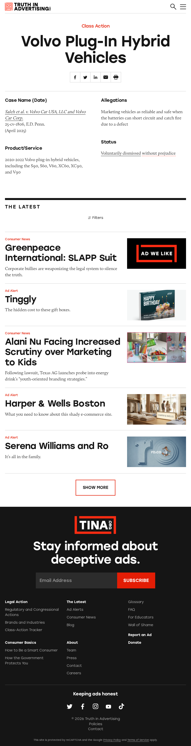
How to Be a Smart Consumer (31, 650)
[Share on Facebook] (75, 77)
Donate (134, 643)
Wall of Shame (140, 625)
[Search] (173, 7)
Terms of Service (138, 740)
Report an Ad (139, 635)
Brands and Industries (25, 622)
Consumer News (17, 239)
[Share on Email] (106, 77)
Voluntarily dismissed (121, 153)
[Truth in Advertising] (28, 7)
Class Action (96, 26)
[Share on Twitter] (85, 77)
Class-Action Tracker (23, 630)
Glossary (136, 602)
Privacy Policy (112, 740)
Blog (70, 625)
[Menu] (183, 7)
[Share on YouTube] (108, 706)
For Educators (140, 617)
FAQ (131, 610)
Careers (74, 673)
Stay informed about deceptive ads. (95, 553)
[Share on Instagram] (95, 706)
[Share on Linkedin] (95, 77)
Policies (95, 724)
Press (72, 658)
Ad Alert (11, 291)
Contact (74, 666)
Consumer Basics (20, 643)
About (72, 643)
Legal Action (16, 602)
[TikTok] (121, 706)
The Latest (76, 602)
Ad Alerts (75, 610)
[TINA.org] (95, 524)
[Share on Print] (116, 77)
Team (71, 650)
